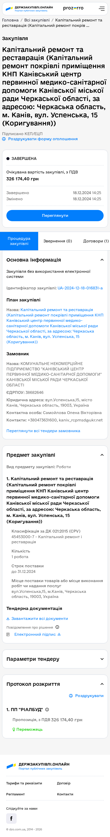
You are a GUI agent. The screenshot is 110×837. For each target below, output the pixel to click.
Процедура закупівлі (19, 241)
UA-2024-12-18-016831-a (80, 288)
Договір (63, 783)
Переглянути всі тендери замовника (43, 431)
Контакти (65, 794)
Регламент (15, 794)
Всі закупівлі (37, 20)
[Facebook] (11, 818)
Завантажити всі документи (40, 619)
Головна (10, 20)
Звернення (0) (57, 241)
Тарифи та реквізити (24, 783)
